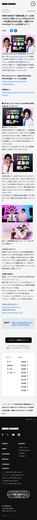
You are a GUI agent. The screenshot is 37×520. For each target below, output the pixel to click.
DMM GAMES (17, 494)
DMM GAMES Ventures (8, 510)
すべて (9, 362)
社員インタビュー (24, 447)
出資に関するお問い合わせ (10, 481)
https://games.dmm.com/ (19, 56)
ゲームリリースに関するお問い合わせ (13, 475)
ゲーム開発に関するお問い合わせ (12, 472)
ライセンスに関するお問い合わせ (12, 484)
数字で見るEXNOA (25, 450)
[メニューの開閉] (33, 4)
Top (3, 404)
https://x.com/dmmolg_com (12, 312)
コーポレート (11, 372)
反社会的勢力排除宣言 (8, 508)
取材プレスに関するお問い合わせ (12, 478)
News (9, 404)
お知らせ (10, 365)
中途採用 (22, 453)
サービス (10, 369)
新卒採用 (22, 456)
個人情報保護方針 (6, 506)
